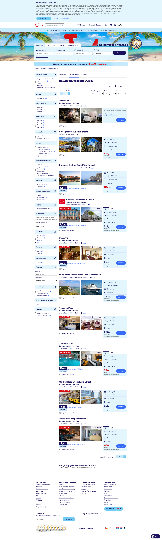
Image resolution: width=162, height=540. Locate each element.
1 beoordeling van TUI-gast (74, 369)
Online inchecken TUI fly (88, 484)
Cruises (61, 45)
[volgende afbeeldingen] (100, 116)
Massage (40, 253)
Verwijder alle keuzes (42, 57)
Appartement (42, 197)
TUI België (39, 500)
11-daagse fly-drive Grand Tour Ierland (77, 165)
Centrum (37, 271)
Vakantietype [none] (42, 50)
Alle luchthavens (43, 147)
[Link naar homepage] (38, 25)
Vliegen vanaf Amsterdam (45, 79)
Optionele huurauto (44, 315)
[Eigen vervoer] (112, 208)
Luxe (39, 164)
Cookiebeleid (108, 495)
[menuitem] (120, 25)
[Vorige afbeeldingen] (60, 116)
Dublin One (64, 101)
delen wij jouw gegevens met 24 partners (73, 8)
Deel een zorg (108, 504)
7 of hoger (41, 125)
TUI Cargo (84, 493)
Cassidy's (63, 238)
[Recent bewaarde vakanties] (111, 25)
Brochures (39, 486)
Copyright (107, 491)
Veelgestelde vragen (41, 506)
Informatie (62, 74)
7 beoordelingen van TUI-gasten (76, 263)
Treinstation (38, 277)
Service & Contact (85, 528)
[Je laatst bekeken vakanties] (106, 25)
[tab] (62, 75)
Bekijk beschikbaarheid (110, 115)
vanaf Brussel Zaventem (47, 151)
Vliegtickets (50, 45)
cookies (60, 5)
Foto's (85, 74)
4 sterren (41, 85)
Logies (40, 136)
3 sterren (40, 111)
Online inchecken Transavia (66, 486)
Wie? (97, 50)
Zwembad (41, 186)
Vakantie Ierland (63, 105)
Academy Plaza (66, 308)
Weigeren (55, 18)
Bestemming (61, 50)
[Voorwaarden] (121, 528)
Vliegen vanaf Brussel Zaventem (46, 88)
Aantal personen (42, 222)
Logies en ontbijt (43, 81)
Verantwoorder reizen (42, 489)
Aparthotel (41, 199)
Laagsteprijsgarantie (77, 30)
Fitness (40, 262)
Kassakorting (42, 98)
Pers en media (108, 486)
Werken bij (110, 508)
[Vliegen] (106, 208)
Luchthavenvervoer (64, 500)
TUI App (61, 484)
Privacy (106, 493)
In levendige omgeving (44, 208)
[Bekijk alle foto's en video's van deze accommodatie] (80, 115)
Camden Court (66, 344)
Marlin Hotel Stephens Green (72, 419)
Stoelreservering (86, 486)
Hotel (40, 83)
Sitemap (38, 498)
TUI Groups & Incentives (43, 484)
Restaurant (41, 238)
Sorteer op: (107, 91)
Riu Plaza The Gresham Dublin (80, 200)
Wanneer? (80, 50)
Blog (37, 495)
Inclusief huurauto (43, 313)
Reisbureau (39, 504)
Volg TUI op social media (90, 514)
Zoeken (119, 53)
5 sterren (40, 107)
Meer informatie (64, 18)
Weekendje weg (42, 293)
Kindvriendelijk (42, 184)
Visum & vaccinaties (64, 502)
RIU (39, 304)
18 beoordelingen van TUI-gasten (76, 188)
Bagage (83, 489)
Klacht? (106, 502)
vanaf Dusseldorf (45, 153)
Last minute (39, 491)
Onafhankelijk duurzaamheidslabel (43, 172)
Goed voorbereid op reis (65, 491)
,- (107, 154)
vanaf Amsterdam (45, 149)
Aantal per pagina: (96, 91)
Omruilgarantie (93, 30)
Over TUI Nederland (110, 484)
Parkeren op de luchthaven (66, 498)
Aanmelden (69, 519)
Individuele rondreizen (44, 291)
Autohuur (61, 495)
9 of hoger (41, 120)
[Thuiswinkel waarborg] (110, 528)
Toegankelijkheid (109, 500)
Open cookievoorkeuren (111, 498)
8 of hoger (41, 123)
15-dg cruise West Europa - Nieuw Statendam (80, 275)
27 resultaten (74, 74)
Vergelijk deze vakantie (68, 126)
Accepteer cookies (43, 18)
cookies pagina (40, 13)
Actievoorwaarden (41, 493)
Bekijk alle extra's (63, 504)
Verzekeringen (63, 493)
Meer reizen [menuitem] (74, 45)
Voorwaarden (108, 489)
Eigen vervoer (42, 156)
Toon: (118, 91)
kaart (84, 106)
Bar (39, 240)
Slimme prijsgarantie (109, 30)
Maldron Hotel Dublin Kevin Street (75, 382)
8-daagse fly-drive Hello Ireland (73, 132)
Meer (38, 242)
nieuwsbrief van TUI (89, 467)
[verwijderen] (56, 53)
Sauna (40, 251)
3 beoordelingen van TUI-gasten (76, 444)
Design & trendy (42, 167)
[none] (37, 53)
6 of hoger (41, 127)
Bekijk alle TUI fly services (88, 491)
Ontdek (120, 120)
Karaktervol (41, 169)
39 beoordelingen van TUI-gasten (76, 225)
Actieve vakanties (43, 295)
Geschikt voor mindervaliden (46, 175)
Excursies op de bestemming (67, 489)
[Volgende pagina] (69, 93)
